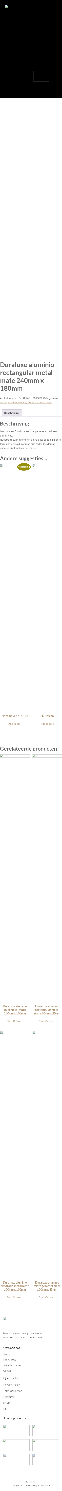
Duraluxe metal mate (39, 402)
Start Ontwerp (15, 1021)
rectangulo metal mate (13, 402)
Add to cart (14, 723)
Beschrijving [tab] (11, 413)
